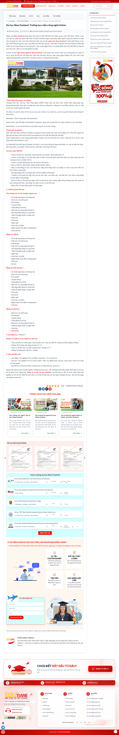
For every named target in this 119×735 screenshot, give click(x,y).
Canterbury (27, 482)
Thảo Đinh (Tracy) (13, 31)
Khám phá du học (41, 6)
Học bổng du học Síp (94, 712)
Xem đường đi (46, 709)
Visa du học (52, 6)
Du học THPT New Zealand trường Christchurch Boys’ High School (34, 512)
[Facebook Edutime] (76, 722)
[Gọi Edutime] (88, 722)
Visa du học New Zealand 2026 (99, 35)
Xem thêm (14, 433)
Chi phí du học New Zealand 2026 (100, 39)
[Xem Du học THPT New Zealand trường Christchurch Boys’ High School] (11, 514)
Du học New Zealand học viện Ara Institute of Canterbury (32, 479)
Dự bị (53, 525)
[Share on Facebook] (39, 389)
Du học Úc (68, 705)
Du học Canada (70, 702)
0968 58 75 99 (60, 682)
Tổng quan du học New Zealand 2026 (101, 21)
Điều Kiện (22, 16)
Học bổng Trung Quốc (95, 716)
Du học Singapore (71, 716)
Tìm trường (57, 16)
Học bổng (61, 6)
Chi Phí (31, 16)
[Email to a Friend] (46, 389)
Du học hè (75, 6)
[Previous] (5, 415)
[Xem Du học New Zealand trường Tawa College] (11, 503)
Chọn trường (69, 698)
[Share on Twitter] (43, 389)
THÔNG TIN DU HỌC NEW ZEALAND (45, 394)
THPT (53, 503)
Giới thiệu (45, 698)
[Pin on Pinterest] (50, 389)
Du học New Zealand (23, 21)
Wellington (19, 504)
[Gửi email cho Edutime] (84, 722)
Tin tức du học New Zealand (98, 52)
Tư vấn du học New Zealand (98, 17)
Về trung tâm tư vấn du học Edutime (101, 1)
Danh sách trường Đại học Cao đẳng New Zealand (100, 47)
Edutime (12, 21)
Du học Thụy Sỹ (70, 709)
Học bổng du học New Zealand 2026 (100, 32)
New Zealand (34, 482)
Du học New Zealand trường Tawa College (27, 501)
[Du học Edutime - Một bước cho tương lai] (12, 6)
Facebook (45, 716)
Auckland (18, 526)
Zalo (81, 722)
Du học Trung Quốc (71, 712)
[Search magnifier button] (111, 6)
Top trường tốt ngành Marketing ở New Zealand (61, 416)
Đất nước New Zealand (96, 25)
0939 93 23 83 (50, 682)
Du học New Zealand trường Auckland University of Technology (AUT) (36, 523)
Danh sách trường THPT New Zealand (101, 43)
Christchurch (19, 482)
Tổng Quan (12, 16)
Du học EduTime (66, 732)
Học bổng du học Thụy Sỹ (96, 709)
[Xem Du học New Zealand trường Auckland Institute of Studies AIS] (11, 492)
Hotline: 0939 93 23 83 (14, 1)
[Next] (84, 415)
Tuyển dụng (46, 705)
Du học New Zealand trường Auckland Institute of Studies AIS (33, 490)
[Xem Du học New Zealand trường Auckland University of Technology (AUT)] (11, 525)
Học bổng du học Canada (96, 698)
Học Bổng (46, 16)
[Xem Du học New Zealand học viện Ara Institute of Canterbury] (11, 481)
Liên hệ (82, 6)
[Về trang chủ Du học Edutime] (19, 695)
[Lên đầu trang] (115, 731)
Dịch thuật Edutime (48, 712)
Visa (38, 16)
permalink (63, 631)
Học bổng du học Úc (94, 702)
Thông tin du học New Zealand (53, 31)
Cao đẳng (53, 481)
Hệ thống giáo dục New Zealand (99, 28)
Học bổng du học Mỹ (94, 705)
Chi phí (68, 6)
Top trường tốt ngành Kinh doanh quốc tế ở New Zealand (35, 416)
